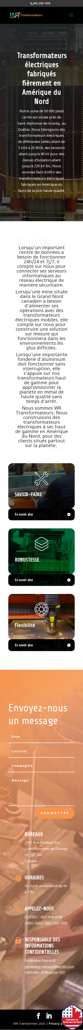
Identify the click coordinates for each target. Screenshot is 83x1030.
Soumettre (54, 813)
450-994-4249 (51, 917)
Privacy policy (59, 1024)
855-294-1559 (56, 923)
